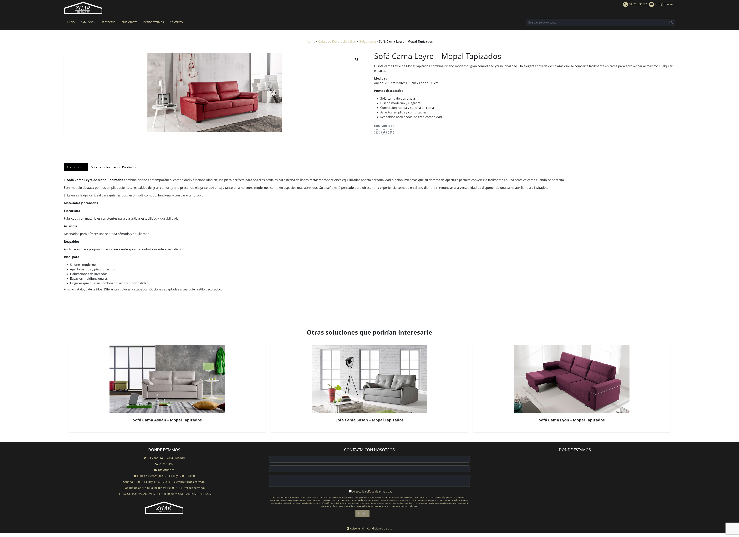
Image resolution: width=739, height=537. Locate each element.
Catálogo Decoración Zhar (337, 41)
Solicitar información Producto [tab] (113, 167)
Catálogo (87, 22)
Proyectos (108, 22)
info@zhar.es (664, 4)
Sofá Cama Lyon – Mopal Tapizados (572, 420)
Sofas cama (367, 41)
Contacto (176, 22)
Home (310, 41)
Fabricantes (129, 22)
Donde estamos (153, 22)
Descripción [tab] (75, 167)
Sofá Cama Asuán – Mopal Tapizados (167, 420)
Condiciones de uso (379, 528)
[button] (356, 59)
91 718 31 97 (637, 4)
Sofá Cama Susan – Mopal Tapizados (369, 420)
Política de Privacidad (379, 491)
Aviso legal (356, 528)
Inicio (71, 22)
